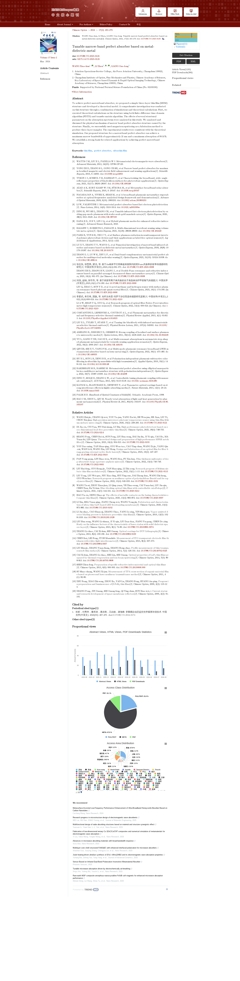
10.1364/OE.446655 (87, 354)
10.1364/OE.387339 (107, 217)
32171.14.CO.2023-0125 (88, 59)
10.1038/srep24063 (113, 174)
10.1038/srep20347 (130, 190)
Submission (143, 14)
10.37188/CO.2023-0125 (151, 39)
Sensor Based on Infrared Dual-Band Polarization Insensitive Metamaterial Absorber (106, 862)
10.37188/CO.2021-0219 (110, 299)
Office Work (175, 14)
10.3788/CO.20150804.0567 (94, 544)
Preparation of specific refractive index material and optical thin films (130, 564)
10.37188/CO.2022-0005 (92, 464)
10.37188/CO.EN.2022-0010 (94, 454)
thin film (88, 150)
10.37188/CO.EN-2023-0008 (140, 267)
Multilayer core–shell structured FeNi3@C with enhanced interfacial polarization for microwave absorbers (115, 848)
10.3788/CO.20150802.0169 (123, 534)
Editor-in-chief (191, 14)
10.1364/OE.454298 (117, 374)
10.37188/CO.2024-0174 (123, 615)
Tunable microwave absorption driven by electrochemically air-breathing (101, 869)
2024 (92, 30)
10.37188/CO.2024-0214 (92, 432)
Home (47, 24)
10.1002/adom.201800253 (133, 200)
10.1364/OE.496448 (121, 183)
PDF (179, 61)
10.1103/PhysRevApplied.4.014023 (100, 318)
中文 (139, 24)
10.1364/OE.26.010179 (102, 250)
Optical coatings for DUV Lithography (138, 531)
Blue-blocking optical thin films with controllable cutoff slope (131, 488)
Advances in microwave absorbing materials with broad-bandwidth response (103, 841)
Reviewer (159, 14)
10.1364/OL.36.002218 (157, 335)
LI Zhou (99, 66)
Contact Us (124, 24)
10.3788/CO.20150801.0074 (140, 527)
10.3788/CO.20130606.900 (132, 567)
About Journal (64, 24)
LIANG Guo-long (119, 66)
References (45, 79)
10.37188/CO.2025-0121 (155, 423)
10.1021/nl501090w (130, 207)
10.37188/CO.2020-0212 (127, 491)
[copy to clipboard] (163, 39)
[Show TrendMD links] (167, 889)
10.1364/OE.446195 (113, 344)
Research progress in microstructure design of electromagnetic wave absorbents (105, 817)
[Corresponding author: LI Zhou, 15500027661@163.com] (106, 65)
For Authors (85, 24)
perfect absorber (102, 150)
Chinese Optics (79, 30)
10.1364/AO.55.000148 (98, 364)
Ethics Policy (106, 24)
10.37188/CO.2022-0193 (138, 442)
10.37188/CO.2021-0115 (156, 471)
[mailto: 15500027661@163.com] (109, 65)
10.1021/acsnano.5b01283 (144, 381)
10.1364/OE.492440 (152, 231)
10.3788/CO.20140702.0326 (154, 550)
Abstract (44, 73)
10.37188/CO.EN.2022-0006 (123, 283)
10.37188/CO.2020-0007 (151, 498)
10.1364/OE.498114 (87, 260)
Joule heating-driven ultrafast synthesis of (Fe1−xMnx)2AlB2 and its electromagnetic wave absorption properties (118, 855)
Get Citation (186, 55)
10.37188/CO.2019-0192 (100, 507)
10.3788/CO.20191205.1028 (101, 517)
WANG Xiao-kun (80, 66)
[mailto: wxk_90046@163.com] (92, 65)
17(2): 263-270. (106, 30)
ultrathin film (120, 150)
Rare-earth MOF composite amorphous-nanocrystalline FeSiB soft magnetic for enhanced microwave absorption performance (118, 877)
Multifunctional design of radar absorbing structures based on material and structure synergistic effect (113, 824)
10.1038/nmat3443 (90, 390)
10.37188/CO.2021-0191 (146, 481)
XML (193, 61)
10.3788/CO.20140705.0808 (100, 560)
